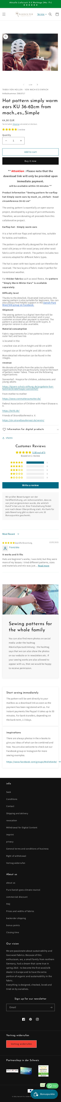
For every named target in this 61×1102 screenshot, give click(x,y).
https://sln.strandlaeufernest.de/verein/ (23, 420)
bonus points (13, 925)
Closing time (12, 932)
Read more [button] (43, 565)
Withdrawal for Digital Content (21, 827)
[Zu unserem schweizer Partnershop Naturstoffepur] (12, 1071)
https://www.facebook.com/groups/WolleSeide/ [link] (31, 761)
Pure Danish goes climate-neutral (23, 889)
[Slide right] (37, 84)
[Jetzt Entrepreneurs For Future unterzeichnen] (26, 1074)
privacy (9, 841)
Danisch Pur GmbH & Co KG (26, 1096)
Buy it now (30, 160)
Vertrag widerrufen (15, 863)
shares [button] (9, 437)
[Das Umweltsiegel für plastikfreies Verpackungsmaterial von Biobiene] (43, 1075)
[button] (3, 14)
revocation (11, 820)
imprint (10, 834)
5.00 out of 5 (38, 452)
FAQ (8, 904)
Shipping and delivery (17, 813)
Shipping (16, 124)
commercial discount (17, 896)
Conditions (11, 799)
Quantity (6, 135)
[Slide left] (23, 84)
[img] (17, 543)
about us (10, 882)
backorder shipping (16, 918)
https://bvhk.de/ (11, 410)
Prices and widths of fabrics (20, 911)
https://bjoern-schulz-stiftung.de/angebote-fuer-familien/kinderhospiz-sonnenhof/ (28, 387)
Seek (8, 792)
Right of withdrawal (16, 855)
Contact (10, 806)
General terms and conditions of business (27, 848)
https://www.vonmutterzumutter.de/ (21, 398)
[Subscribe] (51, 1007)
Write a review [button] (30, 485)
